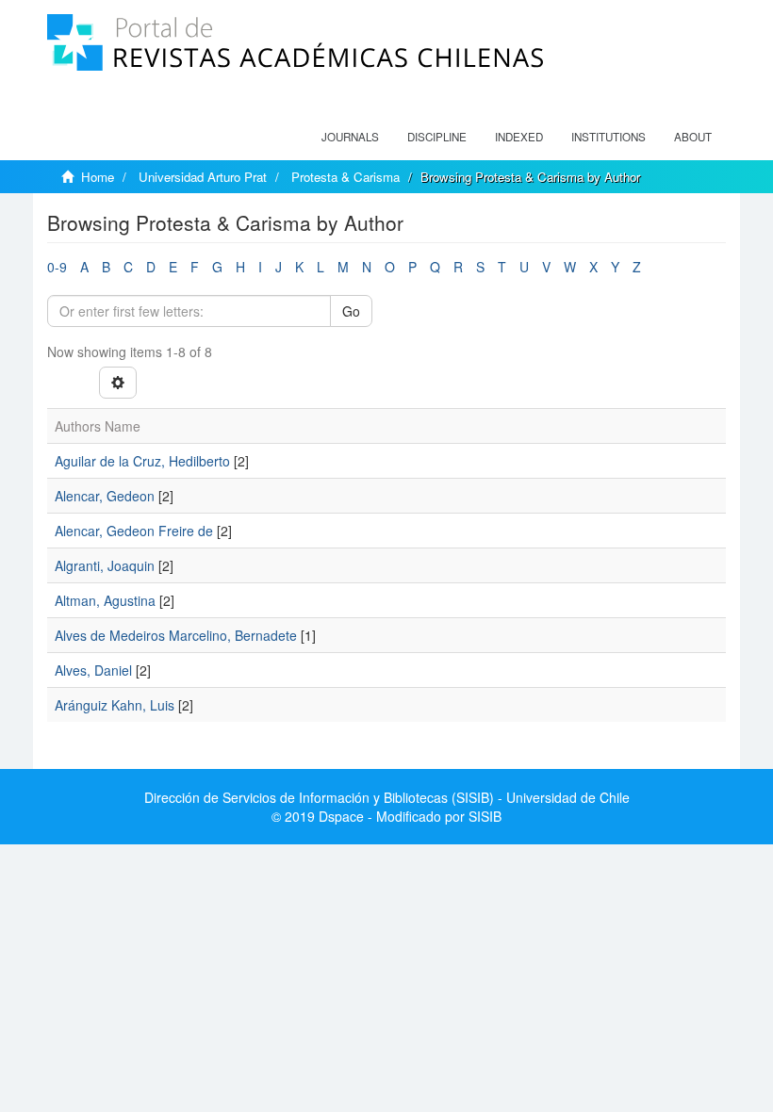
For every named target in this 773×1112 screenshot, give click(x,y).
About (693, 136)
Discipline (437, 136)
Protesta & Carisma (345, 177)
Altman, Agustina (105, 600)
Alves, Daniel (93, 670)
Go (351, 311)
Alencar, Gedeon (105, 495)
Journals (350, 136)
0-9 (57, 266)
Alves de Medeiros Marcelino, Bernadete (176, 635)
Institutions (608, 136)
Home (97, 177)
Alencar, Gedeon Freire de (134, 530)
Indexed (519, 136)
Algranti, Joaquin (105, 565)
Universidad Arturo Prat (203, 177)
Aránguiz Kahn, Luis (114, 704)
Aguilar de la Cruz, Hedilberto (142, 460)
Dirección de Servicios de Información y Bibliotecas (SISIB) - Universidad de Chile (387, 797)
